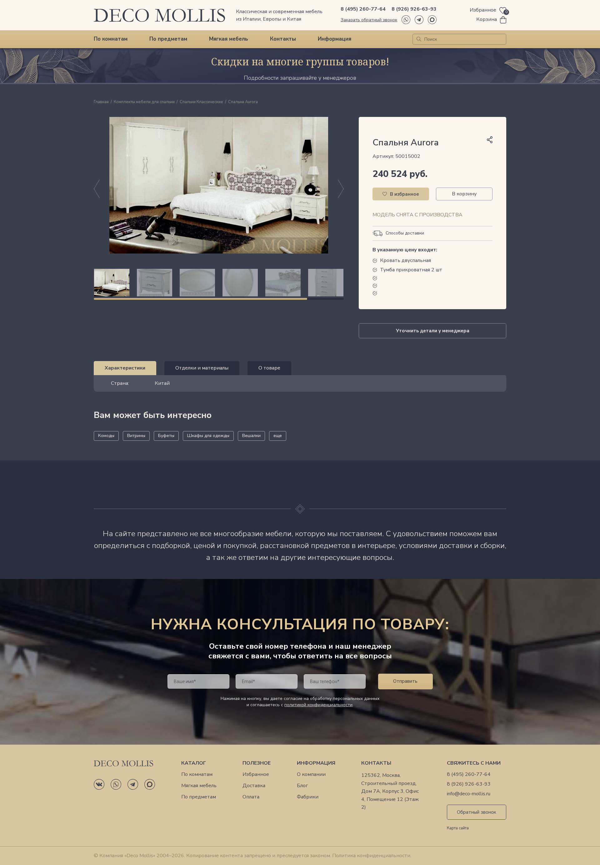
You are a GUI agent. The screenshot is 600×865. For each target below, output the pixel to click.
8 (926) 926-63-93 (414, 9)
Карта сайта (458, 828)
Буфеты (166, 436)
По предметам (168, 39)
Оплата (250, 797)
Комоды (106, 436)
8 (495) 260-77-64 (363, 9)
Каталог (193, 763)
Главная (101, 102)
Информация (334, 39)
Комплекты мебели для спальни (144, 102)
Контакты (283, 39)
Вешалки (251, 436)
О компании (311, 774)
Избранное (255, 774)
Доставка (253, 786)
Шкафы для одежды (208, 436)
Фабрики (307, 797)
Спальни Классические (201, 102)
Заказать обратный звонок (369, 20)
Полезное (256, 763)
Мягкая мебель (228, 39)
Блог (302, 786)
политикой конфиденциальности (318, 705)
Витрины (136, 436)
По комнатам (111, 39)
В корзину (464, 193)
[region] (219, 283)
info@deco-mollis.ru (468, 794)
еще (277, 436)
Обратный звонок (476, 812)
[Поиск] (419, 39)
